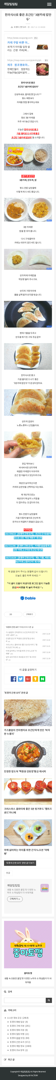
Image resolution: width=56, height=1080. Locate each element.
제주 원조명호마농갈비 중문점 (18, 65)
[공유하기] (15, 614)
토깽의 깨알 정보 (20, 1046)
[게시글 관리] (19, 614)
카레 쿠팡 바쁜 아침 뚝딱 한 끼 (18, 43)
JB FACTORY (33, 1075)
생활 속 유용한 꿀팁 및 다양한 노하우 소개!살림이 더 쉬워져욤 (21, 891)
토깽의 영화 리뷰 (18, 1030)
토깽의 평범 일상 (18, 1022)
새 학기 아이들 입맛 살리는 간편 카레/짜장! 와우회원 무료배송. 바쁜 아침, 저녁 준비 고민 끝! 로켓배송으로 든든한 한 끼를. (18, 49)
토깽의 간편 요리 (20, 27)
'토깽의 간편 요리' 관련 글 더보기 (20, 863)
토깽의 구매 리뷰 (19, 1026)
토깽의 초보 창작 (18, 1050)
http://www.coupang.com (20, 38)
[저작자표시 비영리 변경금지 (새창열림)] (40, 614)
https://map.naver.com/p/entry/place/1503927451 (25, 60)
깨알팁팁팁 (11, 4)
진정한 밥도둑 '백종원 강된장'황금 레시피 (25, 771)
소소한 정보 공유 (17, 1018)
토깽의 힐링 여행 (19, 1034)
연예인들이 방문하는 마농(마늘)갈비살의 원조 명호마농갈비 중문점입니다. (18, 71)
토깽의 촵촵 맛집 (19, 1038)
